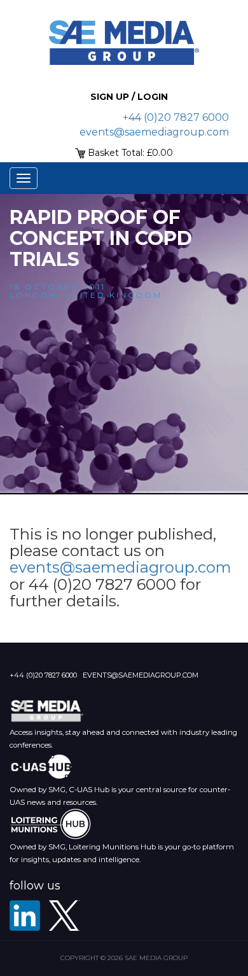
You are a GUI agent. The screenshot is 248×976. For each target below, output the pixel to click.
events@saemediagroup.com (154, 132)
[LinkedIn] (25, 915)
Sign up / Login (129, 96)
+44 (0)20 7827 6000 (176, 117)
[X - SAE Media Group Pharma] (64, 915)
